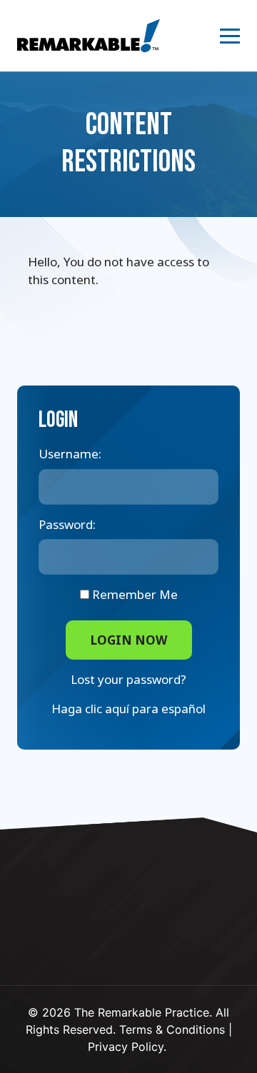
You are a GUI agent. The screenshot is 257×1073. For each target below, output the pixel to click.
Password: (67, 524)
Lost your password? (128, 679)
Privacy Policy (125, 1046)
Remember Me (133, 594)
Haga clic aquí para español (128, 708)
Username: (70, 453)
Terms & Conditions (172, 1029)
